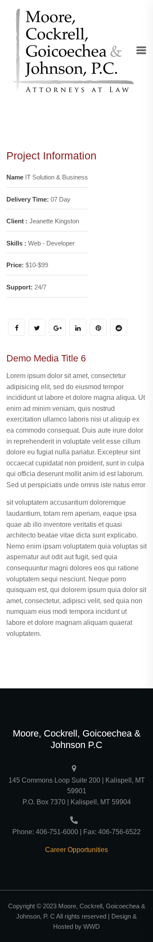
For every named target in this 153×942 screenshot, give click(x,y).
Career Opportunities (76, 849)
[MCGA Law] (70, 50)
